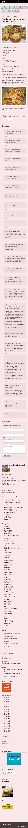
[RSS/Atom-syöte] (9, 773)
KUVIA (5, 671)
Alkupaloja (6, 516)
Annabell (7, 131)
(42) (6, 711)
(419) (7, 726)
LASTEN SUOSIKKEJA (9, 574)
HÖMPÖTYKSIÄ (8, 538)
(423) (7, 731)
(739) (7, 728)
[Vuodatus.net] (6, 824)
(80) (6, 714)
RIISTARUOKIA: (8, 603)
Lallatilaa (7, 256)
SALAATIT (6, 604)
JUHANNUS (7, 547)
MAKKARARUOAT (8, 588)
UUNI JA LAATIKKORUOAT (11, 615)
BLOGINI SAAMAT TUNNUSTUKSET (13, 669)
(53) (6, 709)
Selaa (14, 1)
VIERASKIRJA (7, 620)
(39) (6, 706)
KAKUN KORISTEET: (9, 560)
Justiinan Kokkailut (8, 636)
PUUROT (6, 599)
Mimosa (7, 158)
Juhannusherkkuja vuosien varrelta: (13, 502)
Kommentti (5, 444)
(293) (7, 723)
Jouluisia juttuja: (8, 552)
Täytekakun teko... (8, 613)
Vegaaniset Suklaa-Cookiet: (11, 510)
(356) (7, 725)
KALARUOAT (7, 562)
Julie (6, 176)
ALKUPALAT (7, 528)
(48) (6, 703)
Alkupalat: (6, 519)
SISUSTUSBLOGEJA (9, 675)
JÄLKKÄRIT (7, 554)
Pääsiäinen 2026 (8, 517)
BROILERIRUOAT (8, 530)
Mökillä (6, 591)
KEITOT (6, 565)
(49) (6, 701)
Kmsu (6, 149)
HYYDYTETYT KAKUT (9, 537)
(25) (6, 708)
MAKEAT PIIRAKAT (9, 586)
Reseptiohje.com (7, 689)
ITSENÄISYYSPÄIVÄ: (9, 542)
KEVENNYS (7, 567)
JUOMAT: (6, 550)
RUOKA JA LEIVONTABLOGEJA (12, 673)
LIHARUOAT (7, 579)
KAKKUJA (6, 557)
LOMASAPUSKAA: (8, 581)
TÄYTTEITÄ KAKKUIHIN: (10, 676)
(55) (6, 699)
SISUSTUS (7, 606)
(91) (6, 713)
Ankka (6, 231)
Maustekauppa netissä (7, 800)
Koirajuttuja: (7, 571)
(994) (7, 730)
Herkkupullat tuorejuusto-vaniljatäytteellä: (13, 20)
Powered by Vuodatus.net (21, 826)
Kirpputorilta (7, 569)
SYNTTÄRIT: (7, 610)
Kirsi (6, 204)
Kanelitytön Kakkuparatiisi (10, 638)
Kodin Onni (7, 640)
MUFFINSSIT (7, 589)
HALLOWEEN (7, 533)
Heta (6, 167)
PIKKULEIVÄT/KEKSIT (9, 596)
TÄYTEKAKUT (7, 611)
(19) (6, 697)
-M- (6, 213)
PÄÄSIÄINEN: (7, 601)
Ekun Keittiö (7, 645)
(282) (7, 721)
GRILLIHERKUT (8, 531)
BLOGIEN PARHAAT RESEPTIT (6, 686)
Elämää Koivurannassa (10, 646)
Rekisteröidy (18, 1)
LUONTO (6, 582)
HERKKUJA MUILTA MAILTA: (11, 535)
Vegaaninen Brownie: (9, 512)
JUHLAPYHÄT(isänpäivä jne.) (11, 548)
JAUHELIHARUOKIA (9, 543)
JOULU (6, 545)
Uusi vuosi (6, 616)
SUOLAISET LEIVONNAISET (11, 608)
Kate (6, 185)
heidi (6, 290)
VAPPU (6, 618)
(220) (7, 716)
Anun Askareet (7, 641)
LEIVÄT (6, 577)
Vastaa (6, 136)
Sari (6, 343)
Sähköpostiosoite (10, 433)
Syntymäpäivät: (8, 514)
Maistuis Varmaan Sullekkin (11, 643)
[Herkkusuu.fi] (11, 663)
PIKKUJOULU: (7, 594)
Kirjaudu (24, 1)
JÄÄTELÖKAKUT (8, 555)
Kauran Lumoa (8, 634)
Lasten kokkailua (8, 584)
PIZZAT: (6, 598)
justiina (7, 140)
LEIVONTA (10, 118)
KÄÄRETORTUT (8, 572)
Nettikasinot (8, 1)
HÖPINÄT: (6, 540)
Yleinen (6, 625)
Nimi (4, 428)
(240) (7, 718)
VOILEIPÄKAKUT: (8, 621)
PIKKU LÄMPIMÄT (8, 593)
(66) (6, 704)
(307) (7, 720)
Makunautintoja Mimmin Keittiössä (12, 633)
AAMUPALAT (7, 526)
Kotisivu (10, 438)
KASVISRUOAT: (8, 564)
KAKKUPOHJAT (8, 559)
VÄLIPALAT (7, 623)
